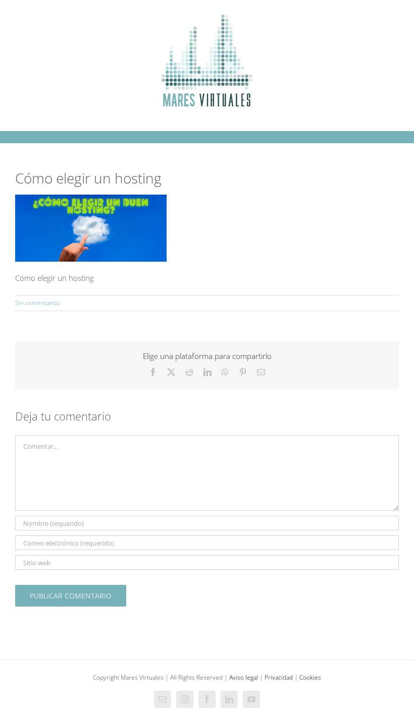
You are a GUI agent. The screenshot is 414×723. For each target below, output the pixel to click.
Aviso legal (243, 677)
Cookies (310, 677)
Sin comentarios (37, 302)
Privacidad (279, 677)
